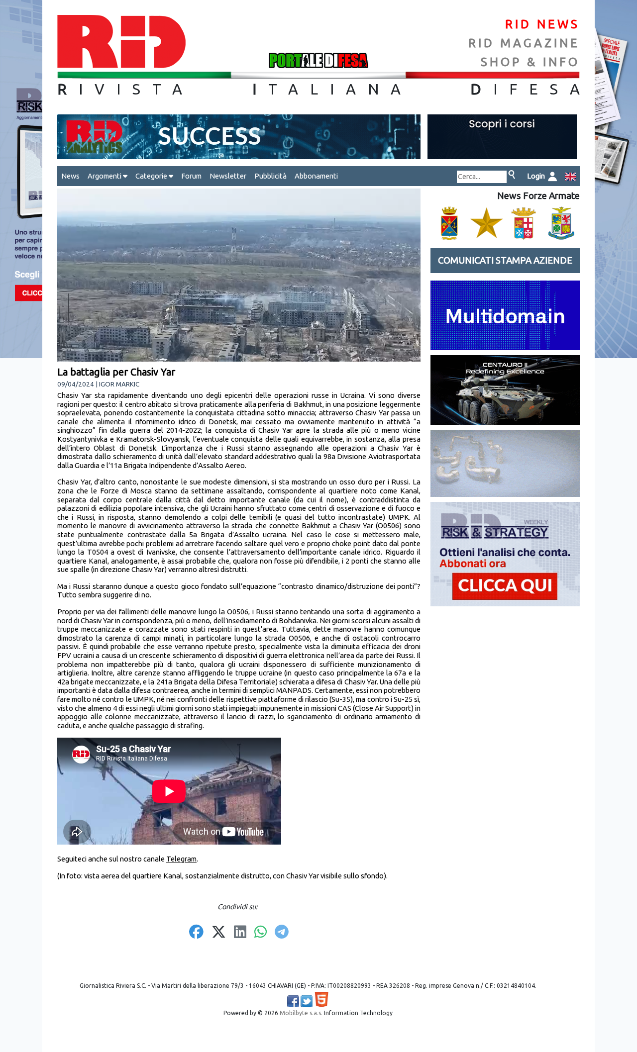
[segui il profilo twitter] (307, 1001)
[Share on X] (219, 933)
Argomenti (105, 176)
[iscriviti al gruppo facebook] (293, 1001)
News (70, 176)
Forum (191, 176)
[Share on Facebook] (196, 933)
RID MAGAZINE (524, 43)
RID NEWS (542, 24)
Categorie (152, 176)
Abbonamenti (316, 176)
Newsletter (228, 176)
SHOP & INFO (530, 62)
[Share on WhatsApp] (260, 933)
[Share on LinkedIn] (240, 933)
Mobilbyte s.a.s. (301, 1013)
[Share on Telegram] (282, 933)
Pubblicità (270, 176)
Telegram (181, 859)
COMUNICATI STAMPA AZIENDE (505, 260)
